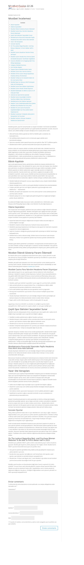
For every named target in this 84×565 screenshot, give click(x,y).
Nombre (11, 508)
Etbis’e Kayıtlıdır (15, 24)
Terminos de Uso (48, 549)
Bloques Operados (31, 551)
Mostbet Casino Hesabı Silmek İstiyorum (22, 88)
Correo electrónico (13, 513)
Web (9, 518)
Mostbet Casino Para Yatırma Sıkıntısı (21, 71)
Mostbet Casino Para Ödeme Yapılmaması (22, 86)
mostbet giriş (31, 266)
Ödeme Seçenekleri (16, 27)
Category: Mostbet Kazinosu (18, 65)
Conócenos (47, 4)
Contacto (48, 9)
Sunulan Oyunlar (15, 44)
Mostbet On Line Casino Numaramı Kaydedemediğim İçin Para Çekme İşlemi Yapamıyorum (22, 110)
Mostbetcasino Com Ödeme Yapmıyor (21, 101)
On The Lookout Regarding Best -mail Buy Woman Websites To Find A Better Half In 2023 (22, 48)
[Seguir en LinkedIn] (63, 548)
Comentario (12, 489)
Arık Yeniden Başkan (16, 67)
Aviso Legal (47, 546)
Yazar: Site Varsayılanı (17, 41)
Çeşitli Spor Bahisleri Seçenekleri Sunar (21, 35)
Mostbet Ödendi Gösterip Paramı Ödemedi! (23, 29)
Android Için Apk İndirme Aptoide (20, 95)
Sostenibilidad (35, 9)
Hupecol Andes (30, 546)
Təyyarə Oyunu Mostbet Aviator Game (21, 69)
